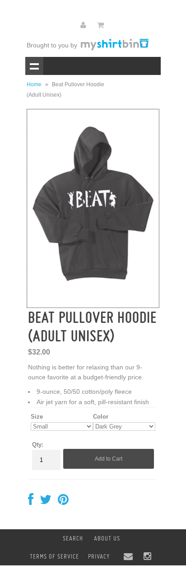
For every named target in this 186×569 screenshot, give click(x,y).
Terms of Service (54, 556)
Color (100, 416)
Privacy (99, 556)
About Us (107, 538)
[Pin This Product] (63, 501)
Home (34, 84)
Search (73, 538)
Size (37, 416)
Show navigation (34, 66)
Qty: (37, 444)
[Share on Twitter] (45, 501)
